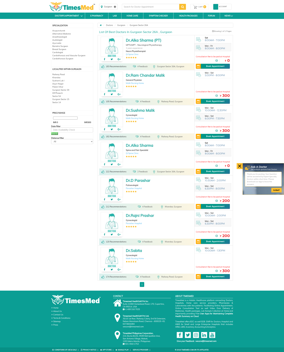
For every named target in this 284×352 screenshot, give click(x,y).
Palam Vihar (57, 87)
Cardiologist (57, 52)
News (227, 15)
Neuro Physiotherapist (136, 51)
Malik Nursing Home (135, 83)
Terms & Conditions (61, 318)
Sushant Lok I (58, 80)
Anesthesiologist (59, 37)
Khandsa (56, 77)
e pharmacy (96, 15)
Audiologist (57, 40)
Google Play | (124, 350)
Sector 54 (56, 96)
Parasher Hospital (134, 188)
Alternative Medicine (61, 34)
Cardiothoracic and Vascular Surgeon (68, 55)
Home (55, 308)
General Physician (134, 80)
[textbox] (150, 7)
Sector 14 (56, 102)
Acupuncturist (58, 30)
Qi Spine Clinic (132, 54)
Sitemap (57, 321)
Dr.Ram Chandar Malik (145, 75)
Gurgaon (121, 25)
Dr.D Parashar (138, 180)
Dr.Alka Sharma (139, 145)
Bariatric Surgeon (60, 46)
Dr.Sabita (134, 250)
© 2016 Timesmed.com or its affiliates (192, 350)
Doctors (109, 25)
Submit (276, 190)
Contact (118, 296)
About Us (57, 311)
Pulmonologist (132, 185)
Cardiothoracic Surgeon (62, 58)
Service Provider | (141, 350)
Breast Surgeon (59, 49)
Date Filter (55, 126)
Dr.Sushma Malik (140, 110)
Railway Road (58, 74)
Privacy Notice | (90, 350)
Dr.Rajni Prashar (140, 215)
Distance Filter (57, 138)
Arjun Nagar (58, 84)
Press (55, 325)
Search (54, 133)
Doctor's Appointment (67, 15)
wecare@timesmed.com (206, 341)
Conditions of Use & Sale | (66, 350)
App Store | (108, 350)
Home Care (132, 15)
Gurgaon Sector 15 (60, 99)
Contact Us (58, 314)
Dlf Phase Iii (57, 93)
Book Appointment (215, 66)
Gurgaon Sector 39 (60, 90)
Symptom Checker (158, 15)
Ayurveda (56, 43)
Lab (115, 15)
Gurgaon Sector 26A (139, 25)
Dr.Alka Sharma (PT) (143, 40)
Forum (211, 15)
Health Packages (188, 15)
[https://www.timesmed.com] (100, 25)
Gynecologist (131, 115)
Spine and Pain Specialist (137, 150)
